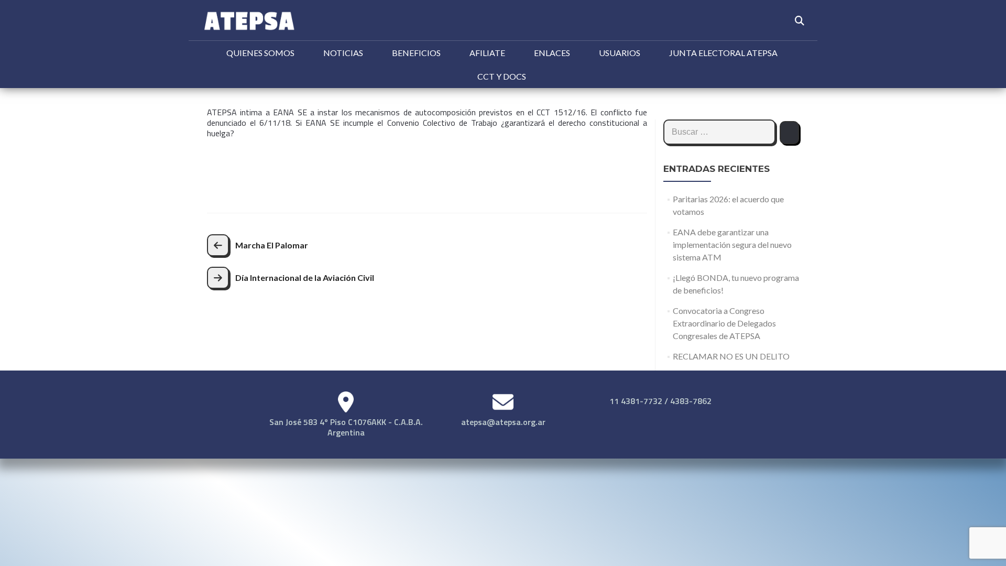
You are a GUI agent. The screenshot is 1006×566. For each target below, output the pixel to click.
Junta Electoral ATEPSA (723, 53)
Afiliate (487, 53)
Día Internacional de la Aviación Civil (304, 277)
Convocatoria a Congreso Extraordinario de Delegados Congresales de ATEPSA (724, 323)
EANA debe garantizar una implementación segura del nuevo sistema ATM (732, 244)
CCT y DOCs (501, 76)
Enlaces (552, 53)
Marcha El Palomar (271, 245)
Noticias (343, 53)
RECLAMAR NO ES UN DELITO (731, 356)
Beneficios (416, 53)
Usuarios (619, 53)
